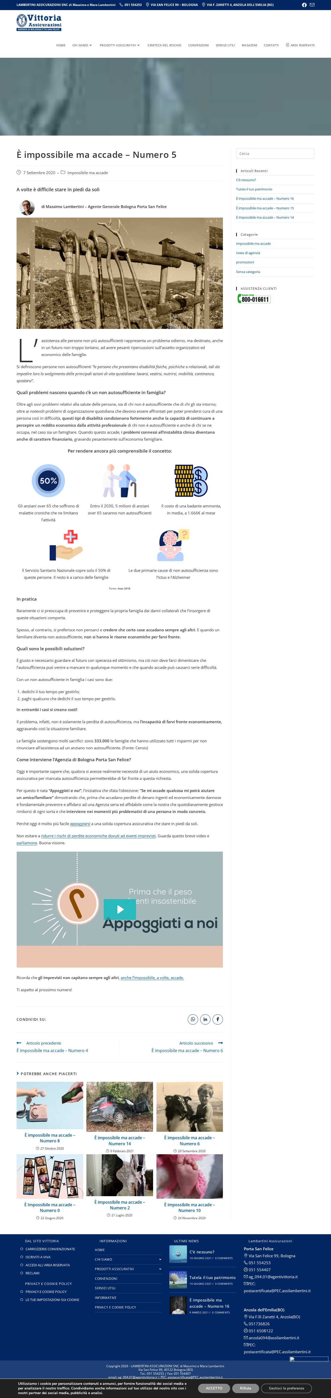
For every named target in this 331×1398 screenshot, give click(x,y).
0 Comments (224, 1258)
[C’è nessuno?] (178, 1254)
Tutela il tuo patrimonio (254, 189)
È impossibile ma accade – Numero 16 (265, 198)
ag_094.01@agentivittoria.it (273, 1276)
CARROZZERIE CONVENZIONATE (50, 1249)
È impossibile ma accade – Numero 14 (119, 1140)
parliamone (27, 842)
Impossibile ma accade (87, 172)
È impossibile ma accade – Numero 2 (119, 1205)
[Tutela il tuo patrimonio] (178, 1280)
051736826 (259, 1323)
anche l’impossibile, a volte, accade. (152, 977)
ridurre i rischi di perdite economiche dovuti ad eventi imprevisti (98, 835)
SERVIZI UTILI (105, 1288)
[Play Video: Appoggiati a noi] (120, 909)
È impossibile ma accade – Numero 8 (50, 1138)
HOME (100, 1250)
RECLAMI (33, 1273)
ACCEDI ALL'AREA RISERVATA (48, 1265)
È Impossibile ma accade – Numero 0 (49, 1207)
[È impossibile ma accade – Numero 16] (178, 1305)
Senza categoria (248, 271)
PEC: (251, 1344)
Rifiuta (245, 1388)
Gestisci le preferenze (286, 1388)
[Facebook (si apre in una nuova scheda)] (304, 5)
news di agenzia (248, 252)
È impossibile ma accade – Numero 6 (189, 1140)
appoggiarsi (80, 823)
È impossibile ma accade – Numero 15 (265, 208)
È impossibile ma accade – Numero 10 (189, 1207)
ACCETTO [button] (214, 1388)
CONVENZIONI (106, 1278)
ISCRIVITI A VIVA (38, 1257)
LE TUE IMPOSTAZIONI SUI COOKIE (52, 1299)
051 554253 (259, 1262)
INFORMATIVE (106, 1298)
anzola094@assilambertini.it (273, 1337)
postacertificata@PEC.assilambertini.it (277, 1351)
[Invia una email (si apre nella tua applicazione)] (311, 5)
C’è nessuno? (246, 179)
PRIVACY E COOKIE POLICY (46, 1291)
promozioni (245, 262)
